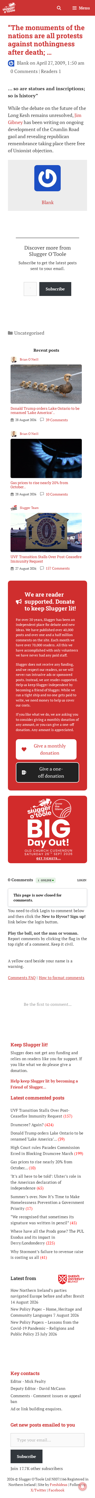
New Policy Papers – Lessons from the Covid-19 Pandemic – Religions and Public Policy (45, 1328)
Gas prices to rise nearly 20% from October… (39, 485)
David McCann (52, 1388)
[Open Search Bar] (58, 8)
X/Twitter (38, 1490)
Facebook (56, 1490)
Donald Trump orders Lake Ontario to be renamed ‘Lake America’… (45, 410)
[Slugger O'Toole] (9, 8)
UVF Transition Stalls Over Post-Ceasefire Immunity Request (46, 559)
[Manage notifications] (82, 1486)
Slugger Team (29, 508)
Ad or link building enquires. (36, 1408)
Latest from (23, 1278)
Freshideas (58, 1484)
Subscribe (55, 289)
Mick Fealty (35, 1381)
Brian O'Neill (29, 359)
